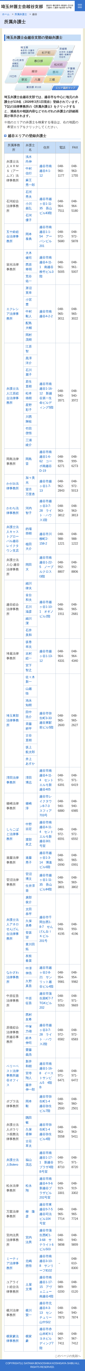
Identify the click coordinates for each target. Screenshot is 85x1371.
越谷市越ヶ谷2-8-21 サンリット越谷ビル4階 (48, 977)
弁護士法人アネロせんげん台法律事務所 (12, 929)
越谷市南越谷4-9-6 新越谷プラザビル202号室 (47, 1188)
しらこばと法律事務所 (12, 834)
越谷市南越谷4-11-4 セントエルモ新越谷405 (46, 780)
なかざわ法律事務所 (12, 977)
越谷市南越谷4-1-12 (45, 170)
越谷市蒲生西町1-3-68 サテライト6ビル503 (46, 1240)
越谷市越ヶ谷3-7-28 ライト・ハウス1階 (45, 510)
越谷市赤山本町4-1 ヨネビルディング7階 (47, 1338)
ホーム (5, 14)
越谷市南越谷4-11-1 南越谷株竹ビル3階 (46, 267)
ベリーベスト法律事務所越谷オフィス (12, 1075)
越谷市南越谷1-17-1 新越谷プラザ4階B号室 (46, 1162)
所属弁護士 (21, 14)
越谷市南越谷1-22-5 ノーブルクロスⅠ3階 (46, 567)
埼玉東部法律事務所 (12, 720)
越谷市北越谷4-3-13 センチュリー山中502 (45, 1312)
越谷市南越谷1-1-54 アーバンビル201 (45, 236)
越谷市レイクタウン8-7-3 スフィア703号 (46, 806)
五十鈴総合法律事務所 (12, 236)
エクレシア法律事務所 (12, 313)
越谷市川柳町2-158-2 (45, 538)
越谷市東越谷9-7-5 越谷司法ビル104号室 (47, 1214)
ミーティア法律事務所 (12, 1263)
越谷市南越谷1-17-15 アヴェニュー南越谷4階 (46, 1286)
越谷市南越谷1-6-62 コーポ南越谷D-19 (45, 461)
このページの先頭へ (68, 1356)
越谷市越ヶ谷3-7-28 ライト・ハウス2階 (45, 1034)
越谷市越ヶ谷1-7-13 (45, 485)
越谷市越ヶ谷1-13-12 (46, 655)
